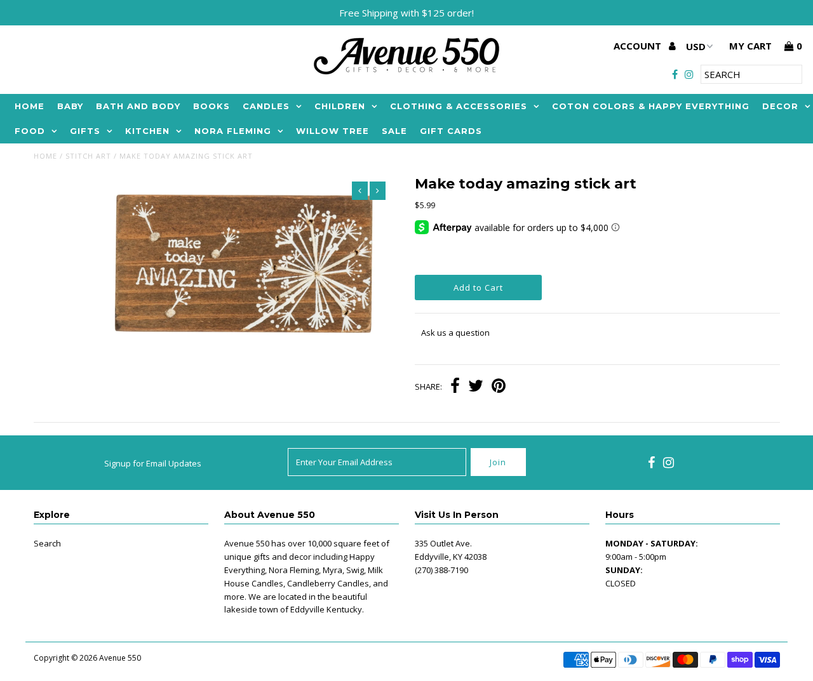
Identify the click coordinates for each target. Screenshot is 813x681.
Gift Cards (451, 131)
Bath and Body (138, 106)
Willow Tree (332, 131)
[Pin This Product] (499, 387)
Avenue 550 (120, 657)
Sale (394, 131)
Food (30, 131)
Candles (266, 106)
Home (29, 106)
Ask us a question (455, 332)
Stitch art (88, 156)
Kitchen (147, 131)
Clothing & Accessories (458, 106)
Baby (70, 106)
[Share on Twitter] (475, 387)
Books (211, 106)
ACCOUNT (639, 45)
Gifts (85, 131)
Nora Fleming (232, 131)
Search (47, 543)
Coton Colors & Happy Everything (650, 106)
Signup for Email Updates (152, 463)
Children (339, 106)
